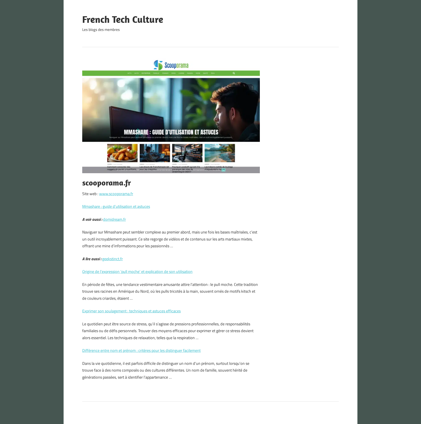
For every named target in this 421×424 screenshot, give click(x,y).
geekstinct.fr (112, 259)
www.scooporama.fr (116, 194)
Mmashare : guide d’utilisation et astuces (116, 206)
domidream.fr (114, 219)
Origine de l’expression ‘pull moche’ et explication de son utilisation (137, 271)
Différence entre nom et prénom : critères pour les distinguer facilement (141, 350)
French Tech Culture (122, 19)
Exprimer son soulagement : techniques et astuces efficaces (131, 311)
